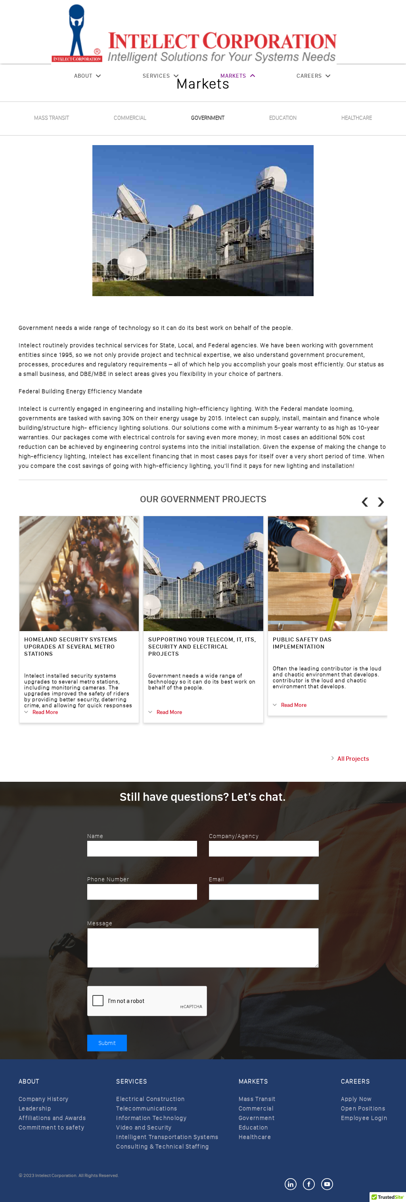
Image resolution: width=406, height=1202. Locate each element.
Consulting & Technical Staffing (162, 1146)
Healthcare (356, 118)
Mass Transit (51, 118)
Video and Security (144, 1127)
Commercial (130, 118)
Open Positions (363, 1108)
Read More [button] (44, 712)
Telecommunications (146, 1108)
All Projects (353, 758)
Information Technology (151, 1118)
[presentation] (365, 501)
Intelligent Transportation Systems (167, 1137)
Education (283, 118)
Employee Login (364, 1118)
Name (95, 836)
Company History (44, 1098)
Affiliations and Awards (52, 1118)
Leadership (35, 1108)
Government (207, 118)
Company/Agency (234, 836)
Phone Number (108, 879)
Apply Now (356, 1098)
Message (100, 923)
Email (216, 879)
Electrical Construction (150, 1098)
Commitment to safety (51, 1127)
